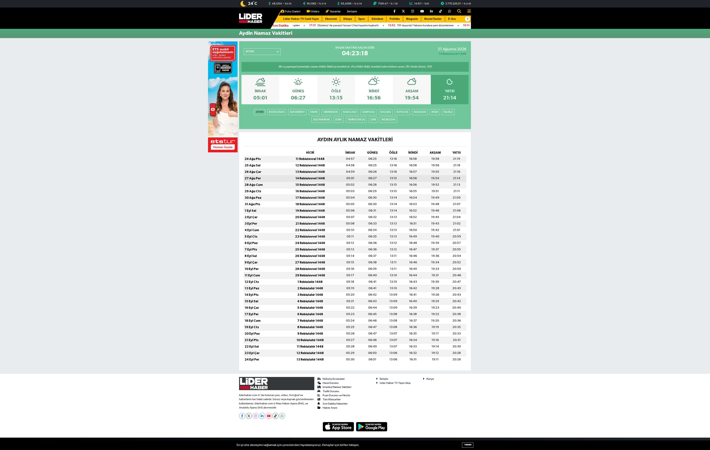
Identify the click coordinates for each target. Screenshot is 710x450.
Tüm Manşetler (332, 399)
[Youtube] (269, 416)
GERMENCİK (330, 112)
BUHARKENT (297, 112)
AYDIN (259, 112)
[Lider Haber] (250, 18)
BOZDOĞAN (276, 112)
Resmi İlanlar (433, 19)
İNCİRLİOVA (388, 119)
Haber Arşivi (330, 407)
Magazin (412, 19)
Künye (430, 379)
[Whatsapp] (282, 416)
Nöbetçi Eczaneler (334, 379)
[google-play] (371, 426)
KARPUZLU (368, 112)
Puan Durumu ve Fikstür (336, 395)
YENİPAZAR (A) (356, 119)
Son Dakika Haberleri (335, 403)
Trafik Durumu (331, 391)
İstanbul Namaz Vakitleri (337, 387)
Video (315, 11)
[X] (249, 416)
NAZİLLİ (448, 112)
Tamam (467, 445)
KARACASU (350, 112)
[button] (467, 19)
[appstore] (338, 426)
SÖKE (338, 119)
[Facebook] (242, 416)
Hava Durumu (331, 383)
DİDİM (314, 112)
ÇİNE (373, 119)
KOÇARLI (386, 112)
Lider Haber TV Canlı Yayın (301, 19)
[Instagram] (255, 416)
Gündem (377, 19)
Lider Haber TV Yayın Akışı (395, 383)
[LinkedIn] (262, 416)
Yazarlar (335, 11)
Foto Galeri (292, 11)
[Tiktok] (275, 416)
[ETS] (223, 96)
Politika (395, 19)
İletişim (352, 11)
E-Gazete (455, 19)
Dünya (347, 19)
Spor (361, 19)
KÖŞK (435, 112)
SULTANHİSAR (321, 119)
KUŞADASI (420, 112)
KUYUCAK (402, 112)
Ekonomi (331, 19)
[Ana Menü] (467, 12)
